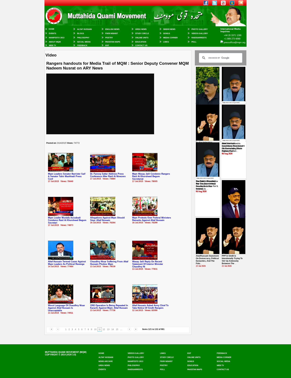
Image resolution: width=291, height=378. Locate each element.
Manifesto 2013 (56, 38)
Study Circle (142, 33)
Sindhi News (169, 29)
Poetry (109, 38)
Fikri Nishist (111, 33)
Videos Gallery (199, 33)
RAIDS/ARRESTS (198, 38)
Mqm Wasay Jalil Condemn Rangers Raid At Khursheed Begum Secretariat (151, 176)
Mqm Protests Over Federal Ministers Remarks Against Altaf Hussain (151, 218)
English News (112, 29)
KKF (107, 45)
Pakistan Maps (112, 42)
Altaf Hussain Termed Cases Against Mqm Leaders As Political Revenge (67, 262)
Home (51, 29)
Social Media (84, 42)
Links (166, 42)
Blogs (80, 33)
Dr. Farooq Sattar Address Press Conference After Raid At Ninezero (108, 175)
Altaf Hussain (84, 29)
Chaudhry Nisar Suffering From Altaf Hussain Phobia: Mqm (109, 262)
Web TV (52, 45)
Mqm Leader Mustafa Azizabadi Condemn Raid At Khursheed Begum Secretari (67, 220)
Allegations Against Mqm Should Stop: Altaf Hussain (107, 218)
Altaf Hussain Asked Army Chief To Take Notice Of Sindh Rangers (150, 306)
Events (52, 33)
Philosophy (83, 38)
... (232, 147)
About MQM (55, 42)
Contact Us (141, 45)
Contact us (223, 369)
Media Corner (170, 38)
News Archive (106, 361)
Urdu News (141, 29)
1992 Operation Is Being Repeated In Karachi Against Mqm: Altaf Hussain (109, 306)
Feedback (82, 45)
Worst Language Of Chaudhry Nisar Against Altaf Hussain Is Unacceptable (66, 308)
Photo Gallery (199, 29)
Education (140, 42)
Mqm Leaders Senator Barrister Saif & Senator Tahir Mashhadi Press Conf (66, 176)
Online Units (141, 38)
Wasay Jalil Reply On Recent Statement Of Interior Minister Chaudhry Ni (147, 264)
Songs (166, 33)
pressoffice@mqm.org (234, 42)
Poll (194, 42)
